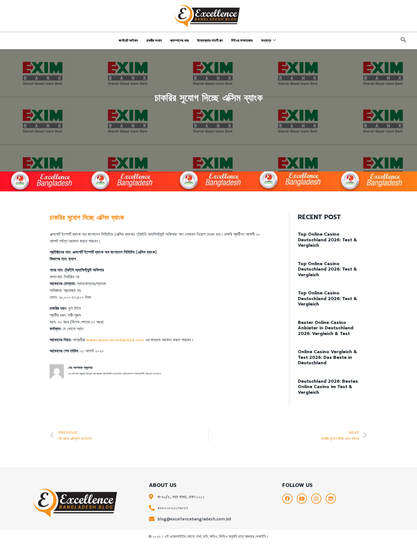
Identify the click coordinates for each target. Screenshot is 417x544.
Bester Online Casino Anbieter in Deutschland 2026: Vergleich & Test (325, 328)
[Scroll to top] (403, 533)
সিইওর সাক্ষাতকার (241, 40)
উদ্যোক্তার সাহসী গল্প (210, 40)
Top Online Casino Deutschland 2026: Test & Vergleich (327, 239)
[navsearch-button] (403, 40)
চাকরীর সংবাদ (154, 40)
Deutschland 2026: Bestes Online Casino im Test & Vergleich (328, 387)
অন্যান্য (266, 40)
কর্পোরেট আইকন (128, 40)
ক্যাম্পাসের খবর (179, 40)
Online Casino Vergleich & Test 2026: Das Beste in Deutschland (327, 357)
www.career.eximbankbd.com (115, 339)
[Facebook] (287, 498)
